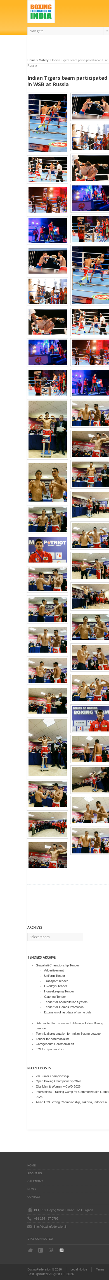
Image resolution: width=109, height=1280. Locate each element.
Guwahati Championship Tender (57, 965)
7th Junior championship (52, 1076)
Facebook (41, 1250)
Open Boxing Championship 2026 (58, 1081)
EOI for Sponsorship (49, 1049)
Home (31, 60)
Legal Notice (78, 1269)
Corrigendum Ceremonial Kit (55, 1044)
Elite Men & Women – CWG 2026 (58, 1086)
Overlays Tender (55, 986)
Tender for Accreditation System (65, 1002)
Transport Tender (56, 981)
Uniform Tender (54, 975)
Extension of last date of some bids (67, 1012)
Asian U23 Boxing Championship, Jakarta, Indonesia (71, 1102)
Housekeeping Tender (59, 991)
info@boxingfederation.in (50, 1226)
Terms (100, 1269)
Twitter (30, 1250)
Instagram (62, 1250)
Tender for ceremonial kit (52, 1039)
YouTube (51, 1250)
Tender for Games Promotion (64, 1007)
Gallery (44, 60)
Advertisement (54, 970)
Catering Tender (55, 996)
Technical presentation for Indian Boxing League (68, 1033)
